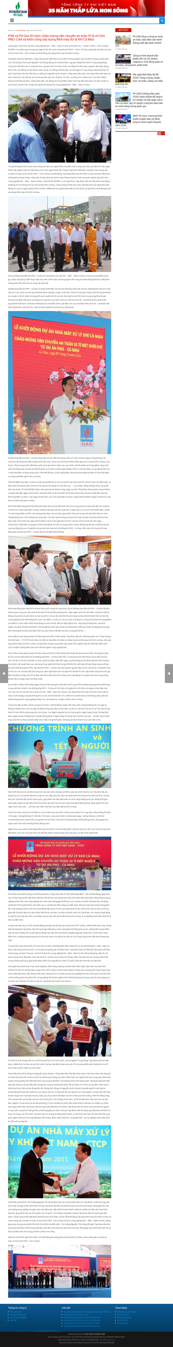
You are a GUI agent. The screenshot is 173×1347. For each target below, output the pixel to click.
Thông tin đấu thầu (18, 1314)
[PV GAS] (18, 9)
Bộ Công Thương (124, 1317)
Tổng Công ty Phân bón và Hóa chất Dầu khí (82, 1320)
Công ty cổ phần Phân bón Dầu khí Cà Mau (82, 1323)
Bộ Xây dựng (122, 1323)
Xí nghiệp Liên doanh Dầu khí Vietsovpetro (82, 1326)
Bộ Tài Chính (122, 1320)
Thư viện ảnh (15, 1311)
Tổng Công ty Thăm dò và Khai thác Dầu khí (82, 1317)
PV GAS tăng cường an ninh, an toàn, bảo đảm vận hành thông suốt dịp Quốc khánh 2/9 (139, 41)
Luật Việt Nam (123, 1314)
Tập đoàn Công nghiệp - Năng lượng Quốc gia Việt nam (87, 1311)
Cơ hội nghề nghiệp (18, 1317)
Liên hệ (13, 1320)
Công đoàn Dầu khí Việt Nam (76, 1314)
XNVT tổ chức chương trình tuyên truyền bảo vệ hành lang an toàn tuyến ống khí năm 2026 (138, 120)
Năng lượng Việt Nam (126, 1311)
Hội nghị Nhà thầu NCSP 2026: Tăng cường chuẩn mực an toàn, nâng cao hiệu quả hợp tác (139, 79)
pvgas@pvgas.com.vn (107, 1340)
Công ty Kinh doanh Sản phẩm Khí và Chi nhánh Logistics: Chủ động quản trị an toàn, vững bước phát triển (139, 60)
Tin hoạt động (20, 30)
